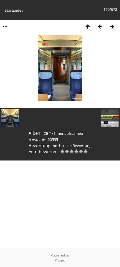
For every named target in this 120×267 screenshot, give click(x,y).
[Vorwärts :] (112, 26)
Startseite (13, 10)
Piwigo (60, 260)
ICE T (47, 133)
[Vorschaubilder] (88, 26)
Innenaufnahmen (69, 133)
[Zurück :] (100, 26)
